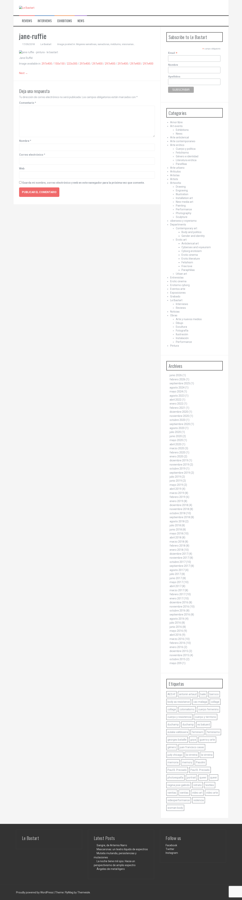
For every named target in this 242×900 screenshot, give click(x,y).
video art (197, 792)
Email (172, 53)
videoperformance (179, 800)
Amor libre (176, 122)
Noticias (175, 311)
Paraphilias (188, 269)
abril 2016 (175, 634)
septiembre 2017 (180, 565)
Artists (174, 179)
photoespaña (175, 777)
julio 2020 (175, 432)
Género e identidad (187, 156)
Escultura (181, 326)
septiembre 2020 (180, 424)
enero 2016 (176, 647)
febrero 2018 (177, 545)
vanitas (172, 792)
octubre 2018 (177, 513)
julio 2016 (175, 622)
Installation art (184, 198)
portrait (191, 777)
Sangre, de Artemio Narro (112, 845)
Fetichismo (182, 152)
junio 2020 (176, 436)
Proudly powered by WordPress (35, 892)
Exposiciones (178, 292)
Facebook (171, 845)
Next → (23, 73)
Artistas (175, 175)
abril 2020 (175, 444)
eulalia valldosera (178, 732)
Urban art (181, 273)
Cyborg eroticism (192, 251)
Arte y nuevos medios (189, 319)
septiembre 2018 (180, 517)
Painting (181, 205)
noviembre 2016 (179, 606)
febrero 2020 (177, 452)
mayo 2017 (176, 582)
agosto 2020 (177, 428)
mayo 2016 (176, 630)
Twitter (170, 849)
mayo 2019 (176, 484)
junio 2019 (176, 480)
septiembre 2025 (180, 383)
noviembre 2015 (179, 655)
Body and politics (192, 232)
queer (202, 777)
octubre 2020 (177, 419)
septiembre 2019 (180, 472)
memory (187, 762)
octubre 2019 (177, 468)
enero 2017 (176, 598)
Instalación (182, 338)
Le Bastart (45, 44)
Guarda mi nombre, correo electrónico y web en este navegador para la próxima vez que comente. (83, 182)
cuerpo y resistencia (179, 716)
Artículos (175, 171)
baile (203, 694)
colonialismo (187, 709)
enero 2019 (176, 501)
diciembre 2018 (179, 505)
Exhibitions (64, 21)
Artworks (175, 182)
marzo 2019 (177, 492)
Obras (173, 315)
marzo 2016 (177, 638)
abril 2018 (175, 537)
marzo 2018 (177, 541)
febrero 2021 (177, 407)
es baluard (203, 724)
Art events (176, 126)
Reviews (27, 21)
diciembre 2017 (179, 553)
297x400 (47, 63)
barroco (214, 694)
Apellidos (174, 76)
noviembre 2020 (179, 415)
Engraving (182, 190)
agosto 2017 (177, 570)
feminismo (213, 732)
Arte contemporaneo (182, 141)
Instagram (172, 852)
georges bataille (177, 739)
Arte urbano (177, 167)
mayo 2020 (176, 440)
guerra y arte (207, 739)
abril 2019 (175, 488)
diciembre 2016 (179, 602)
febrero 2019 (177, 496)
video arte (212, 792)
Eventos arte (177, 288)
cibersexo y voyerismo (183, 220)
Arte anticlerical (179, 137)
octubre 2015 (177, 659)
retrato (197, 785)
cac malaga (200, 701)
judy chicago (175, 754)
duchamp (173, 724)
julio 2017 (175, 574)
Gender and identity (193, 235)
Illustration (182, 194)
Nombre (25, 140)
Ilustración (182, 334)
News (81, 21)
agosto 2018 (177, 521)
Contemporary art (186, 228)
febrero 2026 (177, 379)
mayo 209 (176, 663)
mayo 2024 (176, 391)
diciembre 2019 (179, 460)
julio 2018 (175, 525)
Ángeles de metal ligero (111, 868)
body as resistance (179, 701)
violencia (198, 800)
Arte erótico (177, 145)
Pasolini (200, 762)
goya (193, 739)
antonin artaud (188, 694)
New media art (184, 201)
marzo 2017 (177, 590)
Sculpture (181, 216)
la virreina (191, 754)
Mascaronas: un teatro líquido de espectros (122, 849)
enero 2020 (176, 456)
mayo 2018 (176, 533)
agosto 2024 (177, 387)
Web (21, 168)
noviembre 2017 (179, 557)
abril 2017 (175, 586)
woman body (175, 807)
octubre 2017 (177, 561)
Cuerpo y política (185, 148)
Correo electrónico (32, 154)
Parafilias (181, 163)
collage (215, 701)
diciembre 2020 (179, 411)
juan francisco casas (192, 747)
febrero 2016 (177, 642)
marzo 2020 (177, 448)
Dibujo (179, 322)
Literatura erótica (186, 160)
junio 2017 (176, 578)
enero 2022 (176, 403)
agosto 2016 (177, 618)
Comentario (27, 102)
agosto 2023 (177, 395)
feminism (197, 732)
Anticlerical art (190, 243)
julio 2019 (175, 476)
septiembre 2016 (180, 614)
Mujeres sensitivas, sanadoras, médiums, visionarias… (105, 44)
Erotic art (181, 239)
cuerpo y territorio (205, 716)
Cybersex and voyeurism (196, 247)
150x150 (59, 63)
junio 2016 (176, 626)
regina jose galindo (179, 785)
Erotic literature (191, 258)
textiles (209, 785)
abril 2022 (175, 399)
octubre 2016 (177, 610)
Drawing (181, 186)
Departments (178, 224)
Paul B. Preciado (177, 769)
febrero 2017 (177, 594)
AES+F (171, 694)
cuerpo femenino (208, 709)
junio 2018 (176, 529)
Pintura (174, 345)
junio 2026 (176, 375)
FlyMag (69, 892)
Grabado (175, 296)
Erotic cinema (190, 254)
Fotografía (182, 330)
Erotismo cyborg (180, 285)
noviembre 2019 (179, 464)
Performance (184, 209)
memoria (173, 762)
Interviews (45, 21)
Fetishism (187, 262)
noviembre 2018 (179, 509)
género (172, 747)
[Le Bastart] (26, 7)
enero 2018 (176, 549)
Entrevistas (177, 277)
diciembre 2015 (179, 651)
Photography (183, 213)
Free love (187, 266)
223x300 (72, 63)
